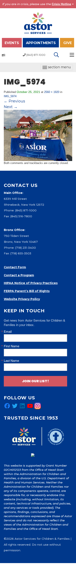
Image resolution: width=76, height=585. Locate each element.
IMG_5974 (10, 96)
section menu (56, 67)
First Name (11, 346)
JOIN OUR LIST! (35, 381)
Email (8, 331)
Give (67, 43)
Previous (14, 101)
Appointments (41, 43)
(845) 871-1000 (26, 210)
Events (12, 43)
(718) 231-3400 (25, 247)
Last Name (11, 360)
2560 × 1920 (51, 92)
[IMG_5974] (38, 135)
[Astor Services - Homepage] (38, 22)
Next (11, 107)
